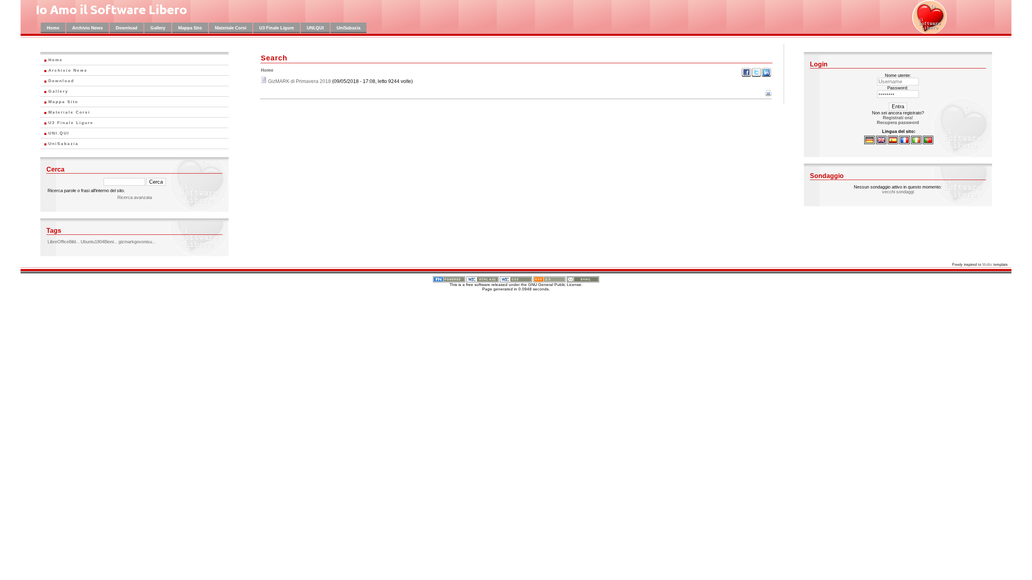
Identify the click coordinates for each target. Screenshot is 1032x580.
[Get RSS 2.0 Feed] (549, 278)
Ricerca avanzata (134, 197)
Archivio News (87, 27)
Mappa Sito (190, 27)
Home (53, 27)
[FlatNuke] (449, 278)
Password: (897, 87)
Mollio (987, 265)
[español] (893, 142)
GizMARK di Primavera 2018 (299, 81)
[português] (928, 142)
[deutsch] (869, 142)
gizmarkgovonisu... (137, 241)
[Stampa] (768, 94)
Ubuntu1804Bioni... (99, 241)
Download (126, 27)
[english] (881, 142)
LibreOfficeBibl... (63, 241)
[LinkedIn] (767, 76)
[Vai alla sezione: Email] (583, 278)
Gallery (157, 27)
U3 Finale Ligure (276, 27)
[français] (904, 142)
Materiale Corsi (230, 27)
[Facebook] (746, 76)
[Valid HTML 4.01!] (482, 278)
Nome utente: (898, 75)
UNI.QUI (315, 27)
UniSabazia (348, 27)
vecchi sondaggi (898, 191)
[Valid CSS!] (516, 278)
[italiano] (916, 142)
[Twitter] (756, 76)
